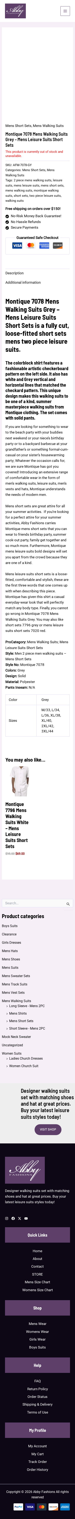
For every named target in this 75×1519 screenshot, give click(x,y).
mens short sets (52, 185)
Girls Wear (37, 1339)
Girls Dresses (11, 943)
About (37, 1259)
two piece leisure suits (45, 196)
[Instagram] (6, 1218)
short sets (21, 196)
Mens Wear (37, 1324)
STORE (37, 1274)
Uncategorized (12, 1045)
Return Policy (37, 1389)
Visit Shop (48, 1129)
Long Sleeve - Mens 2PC (27, 1006)
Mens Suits (10, 968)
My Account (37, 1446)
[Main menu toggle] (65, 11)
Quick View (20, 792)
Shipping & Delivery (37, 1404)
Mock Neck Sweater (16, 1037)
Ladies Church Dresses (26, 1058)
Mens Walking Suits (16, 1001)
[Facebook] (13, 1218)
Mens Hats (10, 951)
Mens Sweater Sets (16, 976)
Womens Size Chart (37, 1290)
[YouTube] (26, 1218)
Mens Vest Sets (13, 993)
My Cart (37, 1454)
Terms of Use (37, 1412)
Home (37, 1251)
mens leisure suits (26, 185)
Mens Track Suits (14, 984)
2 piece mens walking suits (32, 180)
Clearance (9, 934)
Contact (37, 1266)
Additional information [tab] (23, 282)
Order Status (38, 1397)
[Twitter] (19, 1218)
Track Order (37, 1462)
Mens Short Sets (21, 1021)
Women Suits (11, 1053)
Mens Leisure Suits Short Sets (30, 321)
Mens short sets (18, 506)
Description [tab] (14, 273)
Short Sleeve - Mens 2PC (27, 1028)
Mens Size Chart (37, 1282)
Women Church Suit (23, 1066)
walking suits (14, 201)
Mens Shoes (11, 959)
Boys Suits (10, 926)
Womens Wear (37, 1332)
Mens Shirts (18, 1013)
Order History (37, 1470)
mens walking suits (18, 190)
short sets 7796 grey (21, 625)
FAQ (37, 1381)
